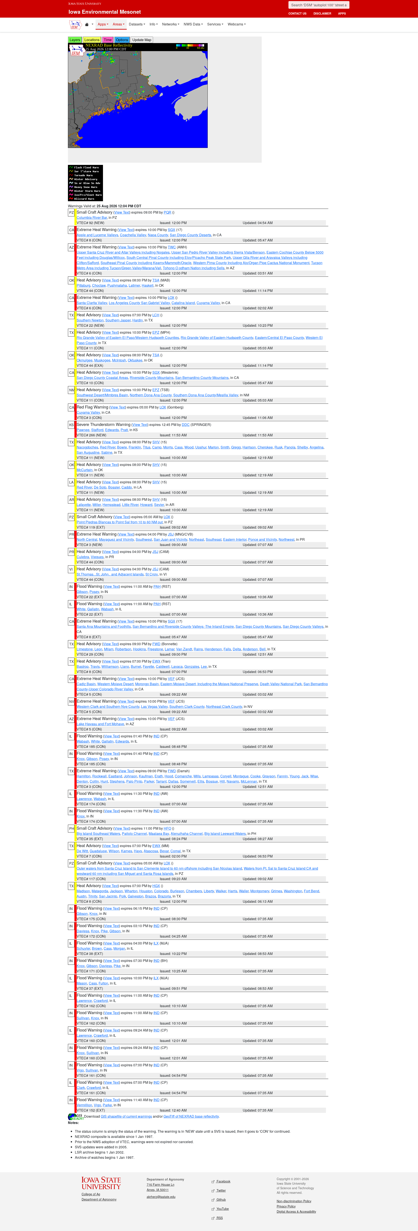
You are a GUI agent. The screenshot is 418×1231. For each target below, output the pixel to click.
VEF (171, 678)
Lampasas (210, 776)
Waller (244, 890)
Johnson (130, 776)
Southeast (213, 539)
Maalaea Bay (159, 833)
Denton (82, 781)
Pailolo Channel (134, 833)
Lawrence (84, 798)
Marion (213, 447)
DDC (186, 424)
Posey (94, 591)
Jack (304, 776)
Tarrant (161, 781)
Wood (189, 447)
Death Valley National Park (281, 683)
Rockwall (99, 776)
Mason (82, 983)
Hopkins (139, 649)
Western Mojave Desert (115, 683)
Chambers (194, 890)
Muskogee (102, 360)
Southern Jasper (118, 320)
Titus (146, 447)
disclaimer (322, 13)
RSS (219, 1218)
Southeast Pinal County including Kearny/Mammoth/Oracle (146, 262)
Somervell (188, 781)
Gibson (82, 591)
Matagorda (100, 890)
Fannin (282, 776)
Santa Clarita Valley (92, 302)
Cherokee (265, 447)
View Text (121, 212)
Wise (314, 776)
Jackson (116, 890)
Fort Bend (311, 890)
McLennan (249, 781)
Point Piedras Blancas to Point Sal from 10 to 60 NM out (120, 521)
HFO (167, 828)
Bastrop (83, 666)
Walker (221, 890)
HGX (156, 885)
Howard (146, 504)
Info (152, 24)
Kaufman (146, 776)
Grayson (268, 776)
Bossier (114, 487)
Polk (122, 896)
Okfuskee (135, 360)
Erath (159, 776)
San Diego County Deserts (190, 234)
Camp (157, 447)
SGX (171, 229)
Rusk (279, 447)
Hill (222, 781)
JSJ (171, 534)
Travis (95, 666)
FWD (156, 643)
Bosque (212, 781)
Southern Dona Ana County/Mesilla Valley (205, 394)
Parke (107, 1104)
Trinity (92, 896)
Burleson (177, 890)
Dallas (173, 781)
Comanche (183, 776)
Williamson (110, 666)
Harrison (249, 447)
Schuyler (83, 948)
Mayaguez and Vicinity (116, 539)
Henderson (213, 649)
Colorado (161, 890)
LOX (171, 297)
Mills (197, 776)
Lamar (169, 649)
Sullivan (83, 1017)
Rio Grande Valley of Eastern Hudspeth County (217, 337)
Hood (169, 776)
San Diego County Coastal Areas (102, 377)
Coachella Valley (133, 234)
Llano (124, 666)
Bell (263, 649)
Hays (138, 850)
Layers (75, 39)
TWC (172, 247)
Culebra (83, 556)
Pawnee (83, 429)
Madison (83, 890)
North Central (87, 539)
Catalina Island (183, 302)
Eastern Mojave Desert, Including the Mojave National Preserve (209, 683)
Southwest (144, 539)
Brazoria (164, 896)
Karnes (126, 850)
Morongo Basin (147, 683)
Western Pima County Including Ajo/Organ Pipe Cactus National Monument (251, 262)
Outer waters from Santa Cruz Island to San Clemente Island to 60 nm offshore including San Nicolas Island (159, 868)
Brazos (150, 896)
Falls (227, 649)
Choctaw (99, 285)
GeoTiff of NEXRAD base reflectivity (191, 1116)
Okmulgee (85, 360)
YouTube (222, 1208)
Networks (169, 24)
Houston (145, 890)
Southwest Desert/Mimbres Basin (102, 394)
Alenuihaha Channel (187, 833)
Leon (98, 649)
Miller (97, 504)
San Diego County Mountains (258, 626)
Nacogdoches (87, 447)
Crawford (101, 1000)
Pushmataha (117, 285)
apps (342, 13)
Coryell (225, 776)
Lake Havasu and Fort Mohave (100, 723)
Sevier (159, 504)
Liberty (209, 890)
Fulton (103, 983)
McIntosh (119, 360)
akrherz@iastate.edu (161, 1196)
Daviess (83, 930)
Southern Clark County (186, 706)
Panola (289, 447)
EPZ (155, 332)
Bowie (122, 447)
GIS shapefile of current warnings (126, 1116)
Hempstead (111, 504)
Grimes (276, 890)
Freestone (155, 649)
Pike (104, 930)
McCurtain (85, 469)
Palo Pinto (134, 781)
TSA (155, 280)
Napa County (158, 234)
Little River (130, 504)
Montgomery (259, 890)
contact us (297, 13)
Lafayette (84, 504)
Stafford (97, 429)
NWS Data (192, 24)
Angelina (317, 447)
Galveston (135, 896)
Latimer (134, 285)
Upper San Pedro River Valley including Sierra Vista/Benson (218, 252)
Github (221, 1199)
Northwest (286, 539)
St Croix (151, 574)
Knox (81, 758)
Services (214, 24)
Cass (179, 447)
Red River (107, 447)
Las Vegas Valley (154, 706)
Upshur (200, 447)
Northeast (196, 539)
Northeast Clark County (224, 706)
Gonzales (191, 666)
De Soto (100, 487)
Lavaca (177, 666)
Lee (204, 666)
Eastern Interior (234, 539)
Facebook (223, 1181)
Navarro (233, 781)
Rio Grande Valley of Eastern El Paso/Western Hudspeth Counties (128, 337)
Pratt (124, 429)
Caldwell (163, 666)
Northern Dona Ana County (151, 394)
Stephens (117, 781)
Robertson (123, 649)
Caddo (126, 487)
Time (108, 39)
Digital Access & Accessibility (296, 1211)
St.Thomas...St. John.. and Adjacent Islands (110, 574)
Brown (97, 948)
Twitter (221, 1190)
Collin (94, 781)
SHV (156, 441)
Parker (149, 781)
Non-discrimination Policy (294, 1201)
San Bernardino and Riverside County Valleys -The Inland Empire (183, 626)
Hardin (137, 320)
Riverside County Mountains (152, 377)
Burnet (136, 666)
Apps (102, 24)
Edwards (112, 429)
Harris (232, 890)
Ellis (200, 781)
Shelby (302, 447)
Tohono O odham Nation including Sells (193, 267)
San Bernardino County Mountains (202, 377)
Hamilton (84, 776)
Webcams (235, 24)
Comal (175, 850)
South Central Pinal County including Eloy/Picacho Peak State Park (178, 257)
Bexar (164, 850)
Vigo (80, 1070)
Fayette (148, 666)
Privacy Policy (286, 1206)
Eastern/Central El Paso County (279, 337)
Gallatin (93, 608)
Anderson (250, 649)
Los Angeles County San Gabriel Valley (139, 302)
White (81, 608)
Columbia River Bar (92, 217)
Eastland (115, 776)
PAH (157, 586)
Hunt (104, 781)
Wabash (107, 608)
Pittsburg (83, 285)
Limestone (85, 649)
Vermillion (84, 1104)
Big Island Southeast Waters (98, 833)
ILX (156, 943)
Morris (168, 447)
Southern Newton (90, 320)
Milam (108, 649)
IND (156, 736)
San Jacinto (108, 896)
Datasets (136, 24)
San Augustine (88, 452)
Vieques (97, 556)
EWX (156, 661)
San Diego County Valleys (303, 626)
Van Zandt (184, 649)
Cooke (255, 776)
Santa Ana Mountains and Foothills (104, 626)
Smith (225, 447)
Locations (91, 39)
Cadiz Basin (86, 683)
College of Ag (91, 1194)
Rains (198, 649)
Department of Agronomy (99, 1199)
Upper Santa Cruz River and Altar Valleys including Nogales (123, 252)
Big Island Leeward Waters (225, 833)
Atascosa (151, 850)
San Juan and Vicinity (170, 539)
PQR (167, 212)
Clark (81, 1087)
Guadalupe (98, 850)
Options (122, 39)
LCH (155, 314)
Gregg (236, 447)
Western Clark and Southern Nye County (108, 706)
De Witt (82, 850)
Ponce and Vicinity (262, 539)
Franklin (135, 447)
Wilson (114, 850)
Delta (237, 649)
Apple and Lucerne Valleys (97, 234)
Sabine (106, 452)
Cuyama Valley (208, 302)
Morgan (119, 948)
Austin (81, 896)
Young (295, 776)
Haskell (147, 285)
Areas (117, 24)
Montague (241, 776)
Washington (293, 890)
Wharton (131, 890)
